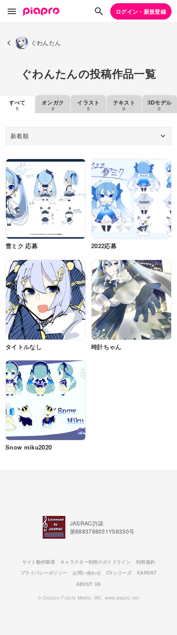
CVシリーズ (119, 573)
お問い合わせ (87, 573)
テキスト (124, 105)
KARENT (147, 573)
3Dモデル (160, 105)
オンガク (53, 105)
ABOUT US (88, 584)
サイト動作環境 (38, 562)
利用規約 (145, 562)
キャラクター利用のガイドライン (95, 562)
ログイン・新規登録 (141, 11)
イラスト (88, 105)
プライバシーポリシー (43, 573)
